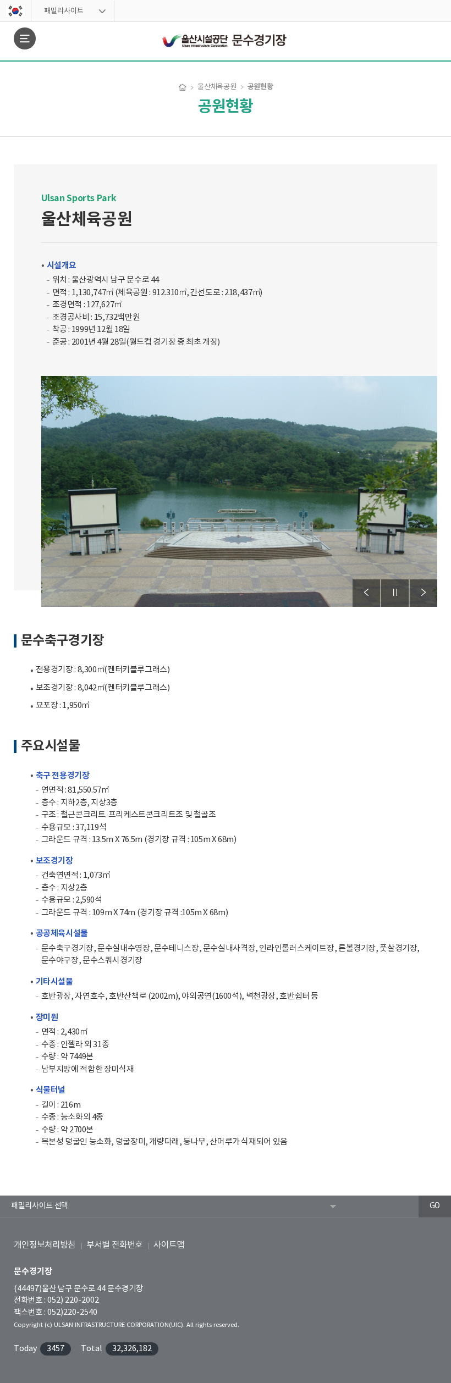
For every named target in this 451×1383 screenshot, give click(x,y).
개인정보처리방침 (44, 1245)
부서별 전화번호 (114, 1245)
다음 (423, 593)
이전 (366, 593)
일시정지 (395, 593)
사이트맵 (168, 1245)
